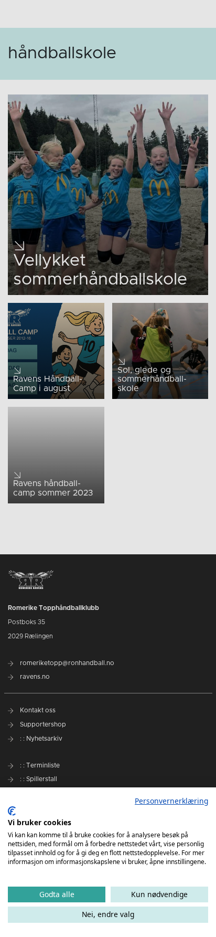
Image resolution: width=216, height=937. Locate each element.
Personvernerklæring (171, 801)
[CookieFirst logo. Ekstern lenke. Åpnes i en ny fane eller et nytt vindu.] (12, 811)
